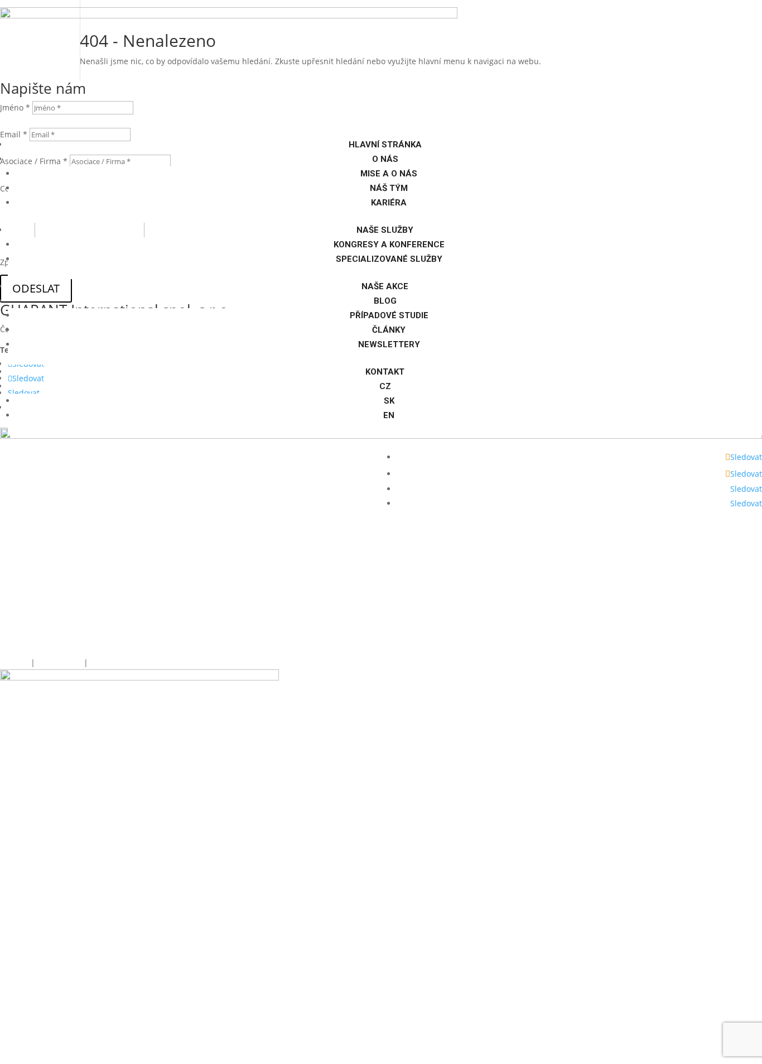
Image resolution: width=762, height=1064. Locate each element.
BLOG (385, 301)
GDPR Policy (60, 662)
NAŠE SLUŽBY (384, 230)
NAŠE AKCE (384, 286)
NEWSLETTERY (389, 344)
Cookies (14, 662)
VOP (96, 662)
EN (388, 415)
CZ (385, 386)
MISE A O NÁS (388, 174)
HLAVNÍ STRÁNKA (385, 145)
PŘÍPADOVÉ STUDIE (389, 315)
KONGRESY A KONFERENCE (389, 244)
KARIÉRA (389, 203)
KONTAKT (384, 372)
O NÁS (385, 159)
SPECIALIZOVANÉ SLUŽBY (389, 259)
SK (389, 401)
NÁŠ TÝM (389, 188)
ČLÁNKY (389, 330)
